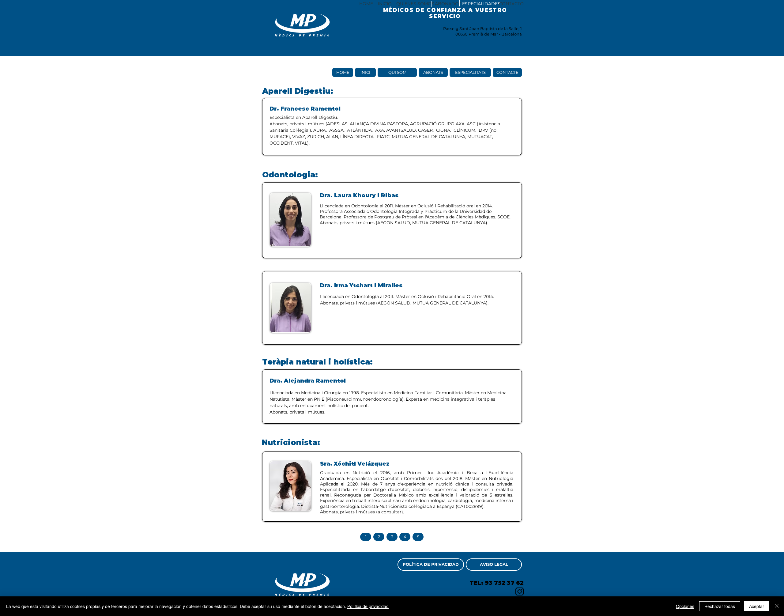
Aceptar (756, 606)
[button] (384, 4)
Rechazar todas (719, 606)
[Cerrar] (776, 606)
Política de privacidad (368, 606)
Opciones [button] (685, 606)
